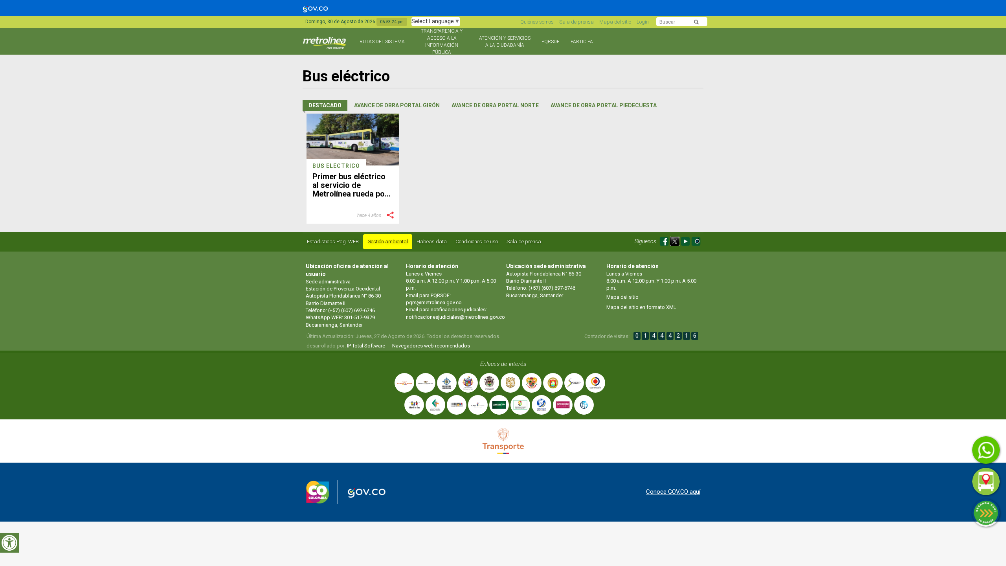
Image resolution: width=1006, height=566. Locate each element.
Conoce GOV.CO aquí (673, 491)
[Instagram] (696, 240)
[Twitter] (675, 240)
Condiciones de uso (476, 241)
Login (643, 22)
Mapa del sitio (615, 22)
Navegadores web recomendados (431, 346)
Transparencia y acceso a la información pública (442, 41)
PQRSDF (551, 41)
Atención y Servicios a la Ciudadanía (505, 41)
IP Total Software (366, 346)
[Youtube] (686, 240)
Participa (582, 41)
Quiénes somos (537, 22)
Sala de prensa (576, 22)
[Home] (325, 46)
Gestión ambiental (387, 241)
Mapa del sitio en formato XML (641, 307)
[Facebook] (664, 240)
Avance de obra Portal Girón (397, 105)
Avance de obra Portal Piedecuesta (604, 105)
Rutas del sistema (382, 41)
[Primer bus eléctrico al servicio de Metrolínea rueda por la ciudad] (353, 139)
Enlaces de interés (503, 364)
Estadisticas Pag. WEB (333, 241)
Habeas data (432, 241)
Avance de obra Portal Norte (495, 105)
